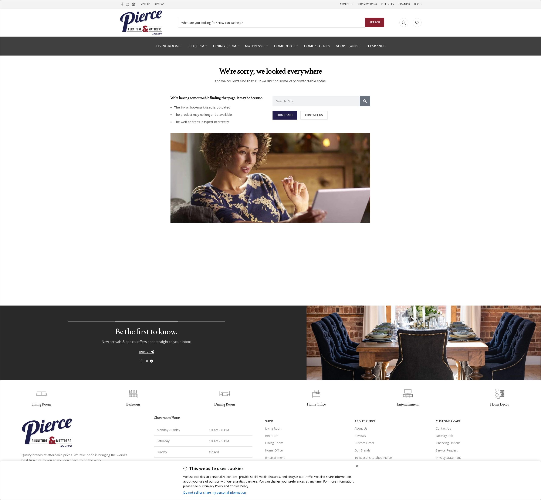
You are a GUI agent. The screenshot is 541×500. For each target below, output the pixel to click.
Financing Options (448, 443)
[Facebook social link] (122, 4)
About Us (361, 428)
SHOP (269, 421)
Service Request (447, 450)
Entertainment (275, 458)
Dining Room (274, 443)
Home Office (274, 450)
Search (374, 22)
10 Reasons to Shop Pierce (373, 458)
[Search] (365, 101)
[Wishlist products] (417, 22)
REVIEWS (159, 4)
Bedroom (271, 436)
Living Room (273, 428)
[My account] (403, 22)
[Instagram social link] (128, 4)
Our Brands (362, 450)
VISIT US (145, 4)
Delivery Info (444, 436)
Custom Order (364, 443)
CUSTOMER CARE (448, 421)
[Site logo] (141, 22)
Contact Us (443, 428)
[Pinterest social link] (134, 4)
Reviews (360, 436)
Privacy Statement (448, 458)
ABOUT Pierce (365, 421)
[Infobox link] (133, 398)
